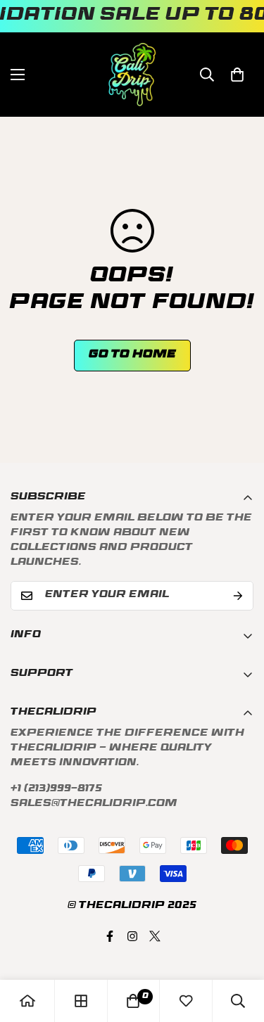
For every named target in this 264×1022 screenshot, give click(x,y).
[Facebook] (109, 936)
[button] (237, 74)
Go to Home (132, 355)
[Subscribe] (237, 596)
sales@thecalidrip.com (94, 804)
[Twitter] (155, 936)
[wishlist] (186, 1001)
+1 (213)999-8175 (56, 790)
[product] (27, 1000)
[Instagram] (132, 936)
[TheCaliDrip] (132, 74)
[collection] (81, 1001)
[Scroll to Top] (239, 947)
